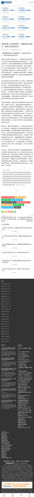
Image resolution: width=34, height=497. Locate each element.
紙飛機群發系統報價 (23, 402)
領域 (27, 410)
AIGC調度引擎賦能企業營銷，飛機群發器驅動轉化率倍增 (17, 236)
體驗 (22, 379)
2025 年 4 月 (4, 316)
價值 (31, 377)
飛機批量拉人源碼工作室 (24, 412)
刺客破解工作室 (5, 432)
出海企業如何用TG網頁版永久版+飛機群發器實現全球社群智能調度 (25, 219)
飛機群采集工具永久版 (22, 427)
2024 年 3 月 (4, 329)
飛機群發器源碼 (22, 422)
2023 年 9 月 (4, 341)
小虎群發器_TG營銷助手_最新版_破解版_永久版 (25, 37)
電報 (27, 382)
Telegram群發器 (21, 353)
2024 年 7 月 (4, 324)
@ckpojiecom (10, 463)
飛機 (30, 410)
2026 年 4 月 (4, 294)
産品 (28, 377)
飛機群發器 (5, 8)
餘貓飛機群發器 (27, 379)
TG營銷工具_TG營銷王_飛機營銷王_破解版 (8, 10)
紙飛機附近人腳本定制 (22, 407)
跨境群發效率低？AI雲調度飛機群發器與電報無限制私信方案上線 (16, 261)
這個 (21, 410)
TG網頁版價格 (29, 372)
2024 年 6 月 (4, 326)
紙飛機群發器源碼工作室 (23, 202)
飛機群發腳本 (4, 439)
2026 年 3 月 (4, 296)
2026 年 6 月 (4, 289)
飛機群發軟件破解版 (6, 448)
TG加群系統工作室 (22, 362)
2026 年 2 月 (4, 299)
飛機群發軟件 (4, 436)
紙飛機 (24, 389)
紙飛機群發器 (21, 397)
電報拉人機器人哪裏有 (22, 386)
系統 (22, 389)
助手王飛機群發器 (22, 381)
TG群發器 (20, 374)
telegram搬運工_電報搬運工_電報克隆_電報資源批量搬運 (8, 37)
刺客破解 (6, 2)
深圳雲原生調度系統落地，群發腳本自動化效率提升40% (16, 269)
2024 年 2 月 (4, 331)
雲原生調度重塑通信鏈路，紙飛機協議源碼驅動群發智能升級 (16, 245)
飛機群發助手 (4, 437)
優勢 (19, 379)
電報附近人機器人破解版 (24, 387)
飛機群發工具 (21, 426)
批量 (24, 382)
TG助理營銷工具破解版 (24, 10)
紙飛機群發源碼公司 (7, 204)
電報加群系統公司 (6, 199)
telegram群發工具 (22, 358)
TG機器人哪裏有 (22, 371)
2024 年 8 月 (4, 321)
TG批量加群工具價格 (22, 365)
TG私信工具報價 (21, 372)
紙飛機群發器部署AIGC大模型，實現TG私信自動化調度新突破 (8, 219)
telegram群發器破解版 (6, 445)
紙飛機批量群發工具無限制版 (11, 53)
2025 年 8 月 (4, 314)
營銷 (29, 408)
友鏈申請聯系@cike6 (6, 457)
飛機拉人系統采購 (22, 413)
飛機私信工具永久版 (23, 415)
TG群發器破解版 (26, 374)
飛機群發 (30, 417)
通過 (24, 410)
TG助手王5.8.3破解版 (8, 19)
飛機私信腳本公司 (22, 417)
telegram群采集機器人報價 (23, 361)
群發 (29, 407)
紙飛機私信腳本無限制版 (23, 395)
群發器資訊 (15, 49)
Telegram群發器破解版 (23, 355)
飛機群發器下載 (22, 421)
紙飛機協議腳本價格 (17, 199)
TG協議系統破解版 (22, 364)
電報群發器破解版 (5, 446)
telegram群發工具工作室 (23, 359)
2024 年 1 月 (4, 334)
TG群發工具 (20, 376)
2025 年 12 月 (4, 304)
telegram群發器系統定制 (24, 356)
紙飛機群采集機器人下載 (23, 404)
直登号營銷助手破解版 (24, 19)
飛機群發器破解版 (22, 424)
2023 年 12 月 (4, 336)
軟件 (19, 410)
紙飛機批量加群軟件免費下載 (24, 393)
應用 (22, 382)
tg (30, 361)
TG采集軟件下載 (22, 377)
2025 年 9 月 (4, 311)
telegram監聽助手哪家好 (8, 197)
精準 (19, 389)
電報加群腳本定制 (22, 384)
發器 (29, 381)
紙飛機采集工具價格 (18, 204)
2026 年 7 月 (4, 286)
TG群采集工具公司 (28, 376)
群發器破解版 (25, 408)
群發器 (19, 408)
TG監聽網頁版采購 (20, 197)
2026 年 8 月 (4, 284)
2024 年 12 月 (4, 319)
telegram (20, 346)
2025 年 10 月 (4, 309)
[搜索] (29, 2)
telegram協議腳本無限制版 (23, 351)
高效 (29, 427)
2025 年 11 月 (4, 306)
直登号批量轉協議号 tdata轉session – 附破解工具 (25, 28)
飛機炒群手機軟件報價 (7, 207)
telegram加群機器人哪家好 (24, 349)
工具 (19, 382)
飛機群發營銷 (4, 440)
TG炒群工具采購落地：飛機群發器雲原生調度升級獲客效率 (17, 228)
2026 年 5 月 (4, 291)
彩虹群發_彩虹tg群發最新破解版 (9, 28)
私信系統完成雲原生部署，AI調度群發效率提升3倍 (16, 252)
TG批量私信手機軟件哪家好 (25, 368)
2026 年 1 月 (4, 301)
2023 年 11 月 (4, 339)
